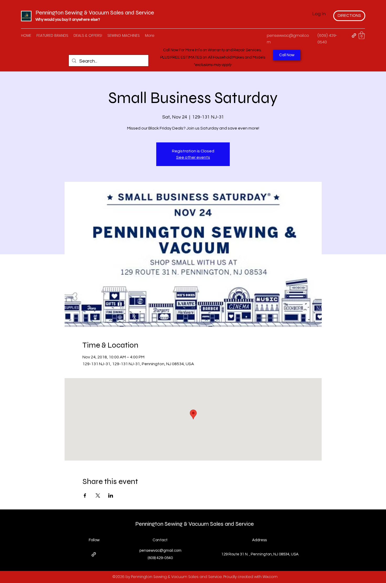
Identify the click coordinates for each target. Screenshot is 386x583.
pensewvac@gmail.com (160, 551)
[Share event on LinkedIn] (110, 495)
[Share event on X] (97, 495)
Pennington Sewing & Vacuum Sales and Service (94, 12)
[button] (361, 35)
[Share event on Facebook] (84, 495)
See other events (193, 157)
